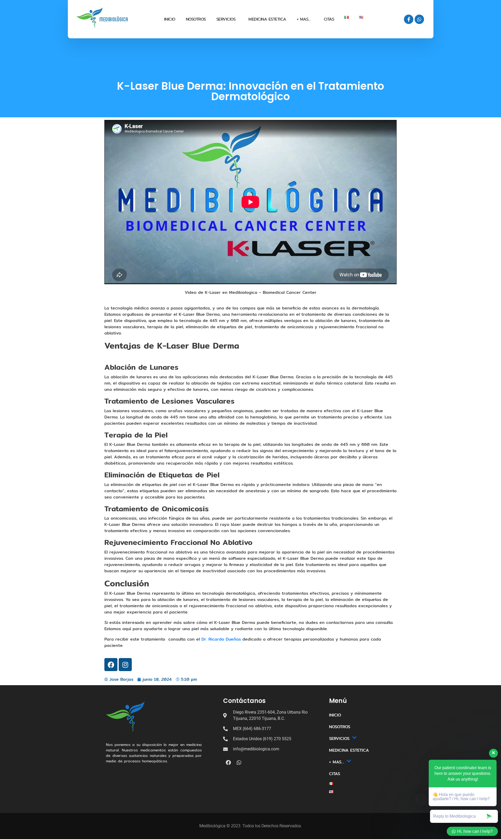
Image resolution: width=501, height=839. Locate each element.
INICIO (169, 19)
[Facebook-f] (408, 19)
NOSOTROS (196, 19)
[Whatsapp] (419, 19)
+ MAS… (304, 19)
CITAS (329, 19)
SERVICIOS (226, 19)
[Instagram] (125, 664)
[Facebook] (110, 664)
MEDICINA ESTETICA (267, 19)
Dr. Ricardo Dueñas (221, 639)
